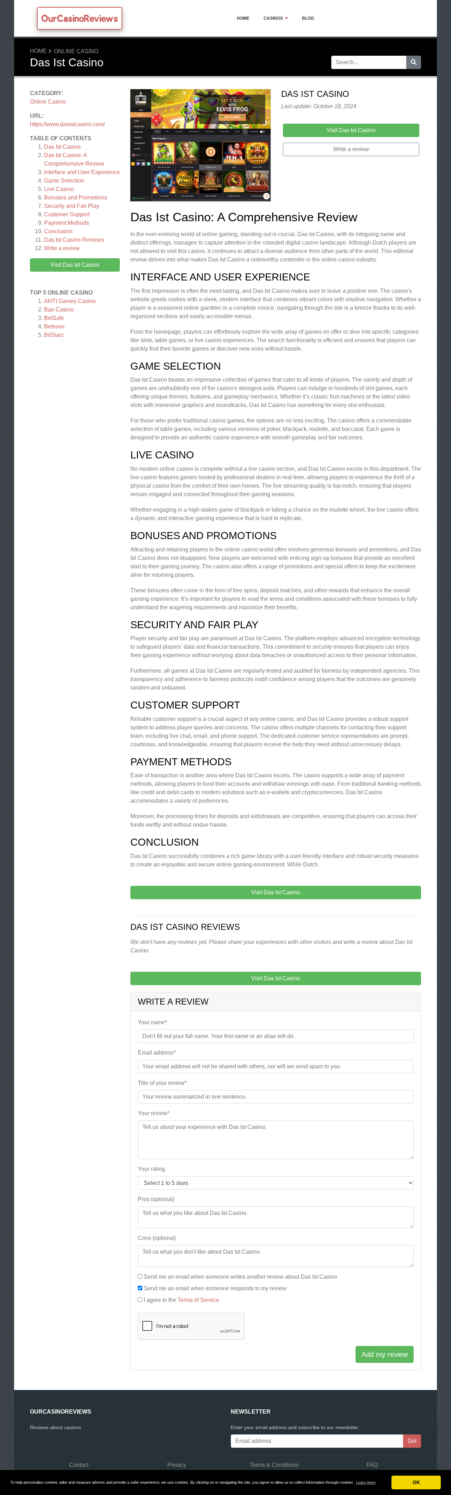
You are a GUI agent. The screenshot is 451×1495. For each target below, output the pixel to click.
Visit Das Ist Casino (74, 265)
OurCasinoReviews (79, 18)
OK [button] (416, 1482)
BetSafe (54, 318)
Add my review (385, 1354)
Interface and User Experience (82, 172)
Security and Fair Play (71, 206)
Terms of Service (198, 1300)
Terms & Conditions (274, 1465)
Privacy (176, 1465)
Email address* (157, 1053)
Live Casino (59, 189)
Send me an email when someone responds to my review (215, 1288)
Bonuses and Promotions (75, 197)
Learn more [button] (366, 1482)
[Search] (413, 62)
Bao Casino (59, 310)
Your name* (152, 1022)
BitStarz (54, 335)
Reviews (74, 240)
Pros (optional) (156, 1199)
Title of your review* (162, 1083)
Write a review (62, 248)
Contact (78, 1465)
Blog (308, 18)
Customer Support (66, 214)
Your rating (151, 1169)
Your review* (153, 1113)
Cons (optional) (157, 1238)
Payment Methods (66, 223)
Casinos (273, 18)
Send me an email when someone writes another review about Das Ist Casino (240, 1277)
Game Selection (64, 181)
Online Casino (76, 51)
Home (243, 18)
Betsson (54, 326)
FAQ (372, 1465)
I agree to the (181, 1300)
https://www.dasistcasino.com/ (67, 124)
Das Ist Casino (62, 147)
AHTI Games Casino (70, 301)
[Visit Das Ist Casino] (200, 146)
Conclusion (58, 231)
